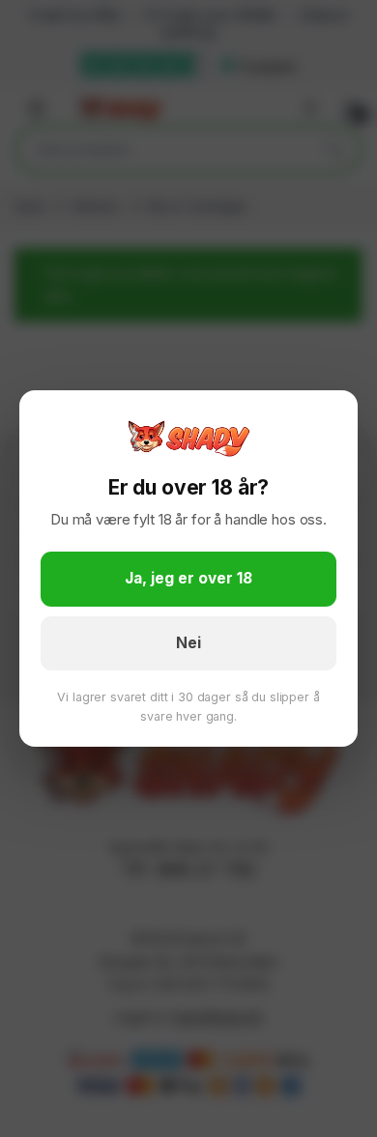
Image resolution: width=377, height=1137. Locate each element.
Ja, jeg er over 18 (188, 578)
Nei (188, 643)
